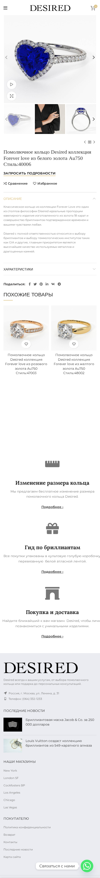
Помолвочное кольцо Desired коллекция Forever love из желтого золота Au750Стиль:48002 (74, 364)
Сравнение (18, 183)
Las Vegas (10, 807)
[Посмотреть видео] (11, 84)
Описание (12, 198)
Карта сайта (12, 857)
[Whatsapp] (87, 866)
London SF (11, 778)
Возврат (9, 834)
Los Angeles (11, 792)
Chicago (9, 800)
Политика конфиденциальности (27, 827)
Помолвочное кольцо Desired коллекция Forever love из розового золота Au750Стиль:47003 (26, 364)
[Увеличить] (11, 96)
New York (10, 770)
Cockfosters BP (14, 785)
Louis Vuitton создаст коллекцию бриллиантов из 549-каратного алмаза (59, 743)
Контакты (10, 842)
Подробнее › (52, 507)
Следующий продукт (94, 142)
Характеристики (18, 269)
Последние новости (18, 849)
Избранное (47, 183)
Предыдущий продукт (85, 142)
